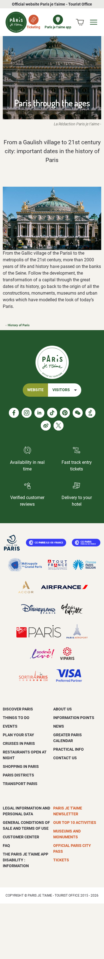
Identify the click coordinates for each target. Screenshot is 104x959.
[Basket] (80, 22)
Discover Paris (18, 709)
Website (35, 390)
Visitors (61, 390)
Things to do (16, 717)
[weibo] (46, 426)
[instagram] (27, 413)
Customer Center (21, 837)
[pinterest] (65, 413)
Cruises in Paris (19, 743)
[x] (59, 426)
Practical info (68, 749)
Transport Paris (20, 783)
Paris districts (18, 775)
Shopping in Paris (21, 766)
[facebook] (14, 413)
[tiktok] (52, 413)
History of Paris (19, 325)
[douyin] (90, 413)
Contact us (65, 758)
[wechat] (78, 413)
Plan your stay (18, 735)
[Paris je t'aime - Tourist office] (16, 22)
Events (10, 726)
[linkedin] (39, 413)
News (58, 726)
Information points (73, 717)
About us (62, 709)
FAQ (6, 845)
